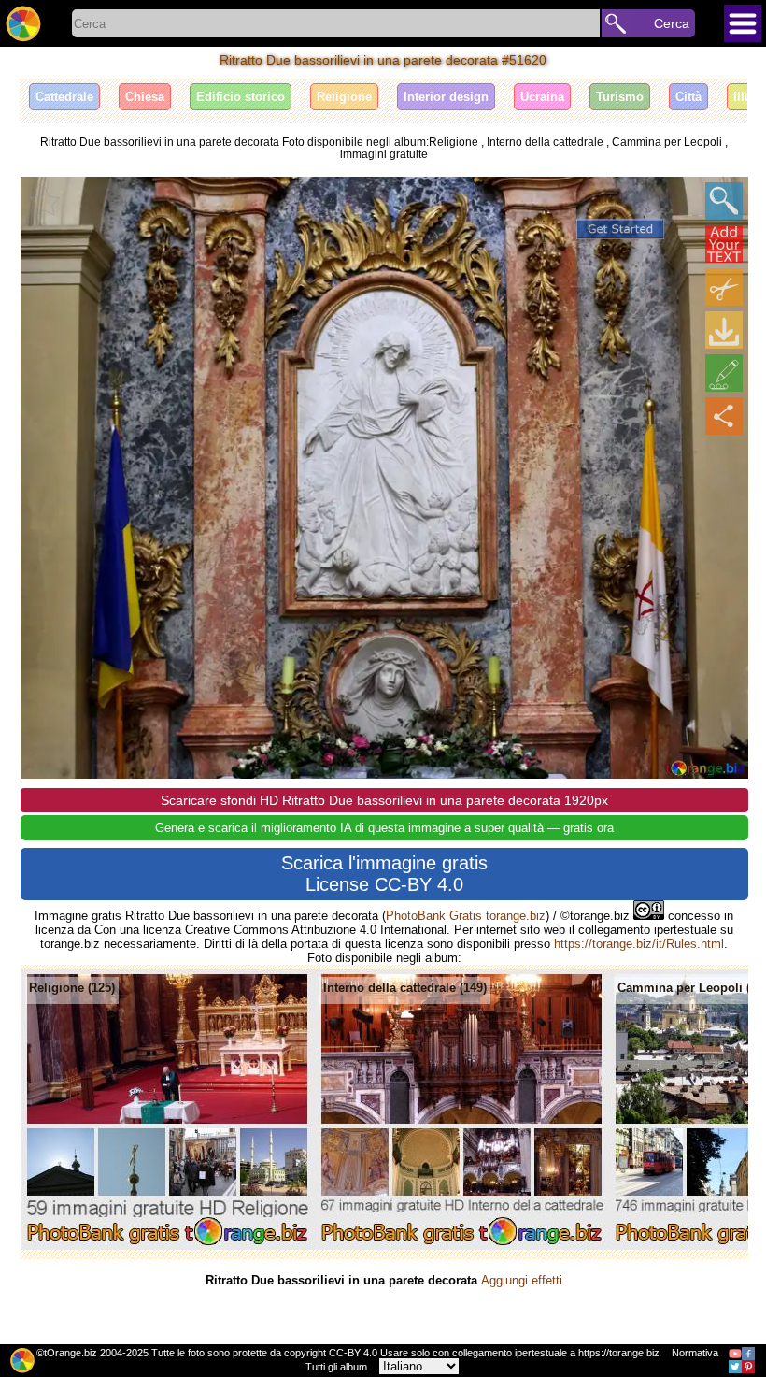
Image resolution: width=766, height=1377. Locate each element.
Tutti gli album (336, 1366)
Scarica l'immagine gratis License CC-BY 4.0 (384, 874)
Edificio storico (240, 97)
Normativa (695, 1352)
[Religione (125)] (168, 1246)
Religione (344, 97)
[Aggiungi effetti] (724, 373)
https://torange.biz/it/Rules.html (639, 944)
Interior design (446, 97)
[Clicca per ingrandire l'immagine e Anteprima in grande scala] (724, 201)
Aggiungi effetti (521, 1280)
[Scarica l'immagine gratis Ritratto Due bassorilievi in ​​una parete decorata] (724, 330)
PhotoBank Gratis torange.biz (466, 916)
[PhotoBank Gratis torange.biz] (23, 23)
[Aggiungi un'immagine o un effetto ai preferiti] (45, 201)
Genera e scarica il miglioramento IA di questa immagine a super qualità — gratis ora (384, 828)
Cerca (671, 23)
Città (688, 97)
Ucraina (542, 97)
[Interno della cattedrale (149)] (462, 1246)
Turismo (620, 97)
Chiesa (144, 97)
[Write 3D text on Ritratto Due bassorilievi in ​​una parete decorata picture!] (724, 244)
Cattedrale (64, 97)
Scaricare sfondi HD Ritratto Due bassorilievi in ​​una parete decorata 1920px (384, 800)
